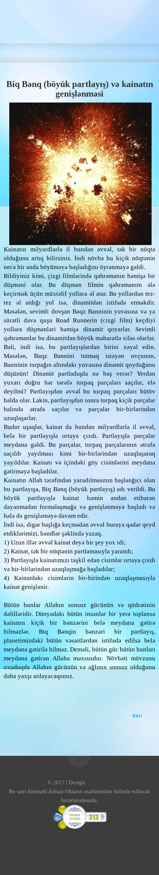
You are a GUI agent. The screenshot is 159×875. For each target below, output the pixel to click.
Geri (137, 715)
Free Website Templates (80, 863)
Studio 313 (98, 782)
